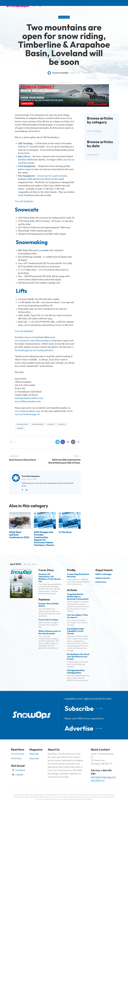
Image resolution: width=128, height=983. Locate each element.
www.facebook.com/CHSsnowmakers (32, 340)
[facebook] (22, 490)
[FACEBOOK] (62, 442)
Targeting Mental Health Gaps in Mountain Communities (77, 596)
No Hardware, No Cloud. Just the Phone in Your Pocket (78, 656)
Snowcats (61, 424)
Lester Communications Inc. (37, 795)
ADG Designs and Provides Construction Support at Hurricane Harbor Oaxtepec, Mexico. (44, 538)
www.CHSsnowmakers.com (28, 401)
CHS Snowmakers (37, 424)
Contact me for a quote (48, 175)
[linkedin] (27, 490)
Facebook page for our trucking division (34, 350)
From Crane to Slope (48, 619)
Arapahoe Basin (22, 424)
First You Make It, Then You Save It (77, 616)
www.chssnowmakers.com (27, 411)
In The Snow (65, 532)
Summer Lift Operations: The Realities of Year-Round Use (49, 578)
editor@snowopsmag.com (103, 777)
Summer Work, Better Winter (48, 604)
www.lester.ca (97, 780)
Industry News (64, 17)
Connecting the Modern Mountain (78, 575)
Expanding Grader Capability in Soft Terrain (75, 631)
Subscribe (79, 708)
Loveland (51, 424)
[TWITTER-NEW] (57, 442)
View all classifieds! (24, 201)
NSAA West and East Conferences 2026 (19, 535)
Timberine (20, 428)
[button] (78, 442)
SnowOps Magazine (31, 476)
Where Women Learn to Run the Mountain (49, 632)
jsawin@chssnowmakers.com (29, 398)
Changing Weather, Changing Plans (76, 671)
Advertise (79, 728)
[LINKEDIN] (68, 442)
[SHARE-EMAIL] (73, 442)
